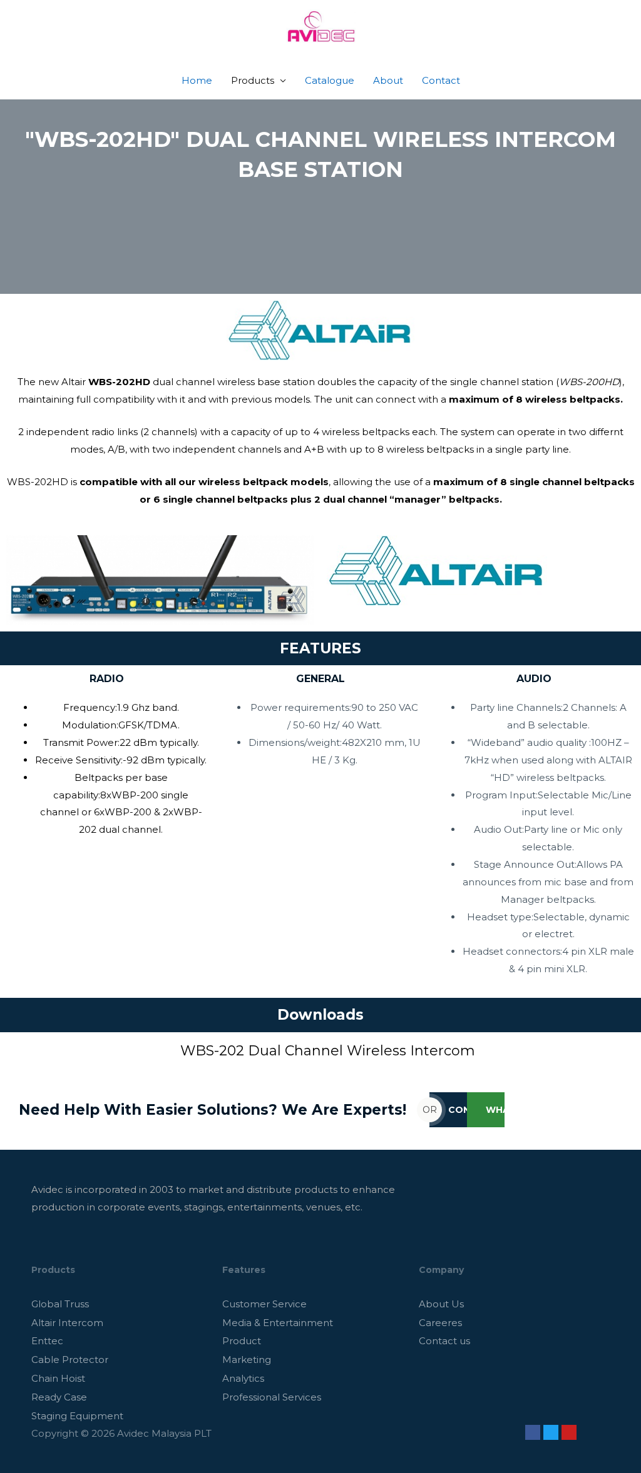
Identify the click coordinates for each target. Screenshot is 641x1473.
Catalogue (329, 80)
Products (252, 80)
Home (197, 80)
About (388, 80)
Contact (441, 80)
